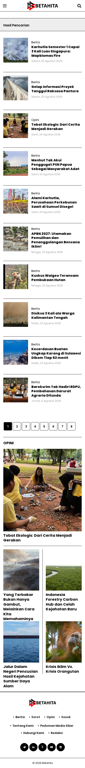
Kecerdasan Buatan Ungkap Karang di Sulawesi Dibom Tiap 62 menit (56, 353)
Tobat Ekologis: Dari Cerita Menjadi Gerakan (55, 126)
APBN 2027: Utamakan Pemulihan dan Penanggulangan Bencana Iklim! (55, 240)
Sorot (35, 717)
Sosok (66, 717)
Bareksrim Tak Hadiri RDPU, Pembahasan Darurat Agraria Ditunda (56, 391)
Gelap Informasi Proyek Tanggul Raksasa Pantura (55, 88)
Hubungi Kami (33, 733)
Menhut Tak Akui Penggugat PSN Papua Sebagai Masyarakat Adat (55, 164)
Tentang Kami (23, 726)
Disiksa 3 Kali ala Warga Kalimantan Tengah (52, 315)
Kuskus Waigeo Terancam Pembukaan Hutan (55, 277)
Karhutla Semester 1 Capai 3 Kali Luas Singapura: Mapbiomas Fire (55, 51)
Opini (51, 717)
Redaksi (57, 733)
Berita (20, 717)
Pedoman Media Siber (56, 726)
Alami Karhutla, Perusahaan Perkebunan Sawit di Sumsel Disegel (54, 202)
